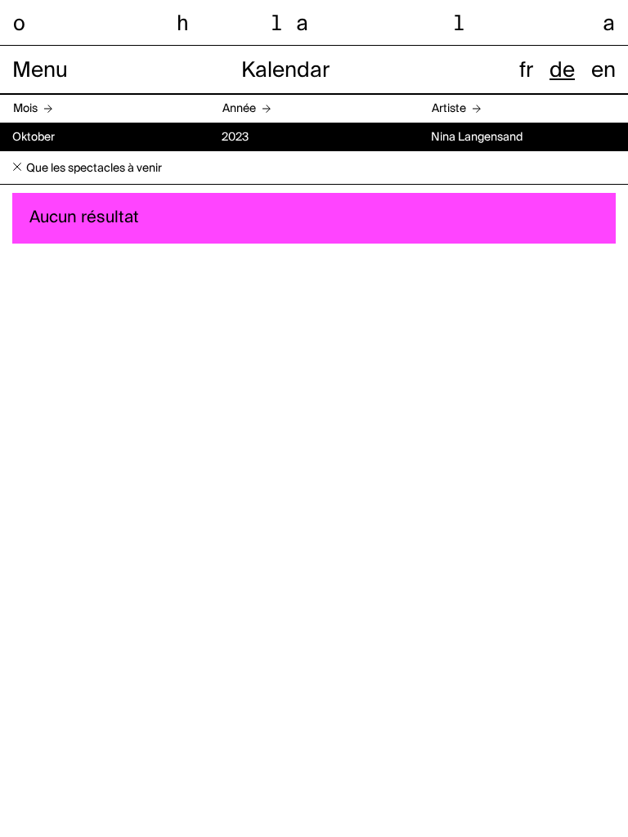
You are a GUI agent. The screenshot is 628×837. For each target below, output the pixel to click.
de (562, 71)
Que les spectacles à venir (94, 168)
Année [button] (239, 108)
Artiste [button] (449, 108)
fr (526, 71)
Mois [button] (25, 108)
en (603, 71)
